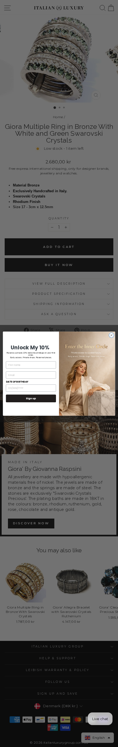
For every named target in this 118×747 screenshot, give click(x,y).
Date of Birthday (17, 381)
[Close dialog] (111, 335)
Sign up (31, 398)
